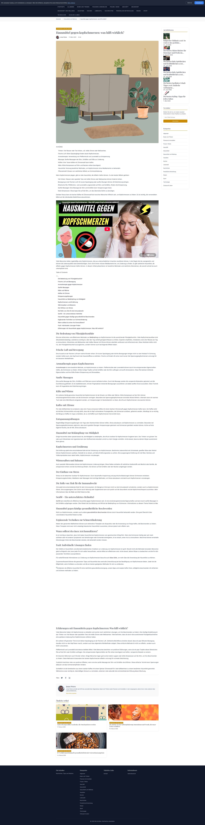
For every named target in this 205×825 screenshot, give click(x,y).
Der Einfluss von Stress (65, 308)
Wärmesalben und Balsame (67, 305)
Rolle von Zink (75, 492)
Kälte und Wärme (63, 290)
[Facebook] (65, 677)
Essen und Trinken (83, 7)
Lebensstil (98, 11)
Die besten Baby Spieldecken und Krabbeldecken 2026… (174, 62)
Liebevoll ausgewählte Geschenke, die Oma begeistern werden (76, 724)
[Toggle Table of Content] (57, 276)
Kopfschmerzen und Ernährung (68, 302)
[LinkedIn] (69, 677)
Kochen (89, 11)
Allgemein (70, 7)
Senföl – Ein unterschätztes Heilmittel (70, 314)
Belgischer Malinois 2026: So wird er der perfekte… (174, 41)
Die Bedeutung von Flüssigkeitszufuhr (70, 278)
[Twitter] (61, 677)
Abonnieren (175, 121)
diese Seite (113, 557)
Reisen (138, 11)
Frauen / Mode (114, 7)
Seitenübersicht (132, 773)
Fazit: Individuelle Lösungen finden (69, 325)
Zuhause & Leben (74, 15)
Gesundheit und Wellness (66, 11)
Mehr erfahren (71, 3)
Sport (146, 11)
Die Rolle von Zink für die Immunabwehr (71, 311)
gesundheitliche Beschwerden (97, 512)
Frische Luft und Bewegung (67, 281)
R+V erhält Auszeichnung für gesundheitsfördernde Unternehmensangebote (80, 753)
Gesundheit (135, 7)
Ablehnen (189, 2)
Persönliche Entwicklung (125, 11)
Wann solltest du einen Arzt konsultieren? (71, 322)
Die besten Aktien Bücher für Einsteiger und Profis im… (174, 51)
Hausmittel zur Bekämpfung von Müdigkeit (71, 299)
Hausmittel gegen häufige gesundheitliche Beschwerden (76, 317)
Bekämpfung (94, 337)
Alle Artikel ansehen (71, 693)
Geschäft (125, 7)
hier (88, 492)
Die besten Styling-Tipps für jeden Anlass (174, 97)
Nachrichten (109, 11)
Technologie (61, 15)
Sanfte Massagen (63, 287)
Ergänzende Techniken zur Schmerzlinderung (72, 319)
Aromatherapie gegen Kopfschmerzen (70, 284)
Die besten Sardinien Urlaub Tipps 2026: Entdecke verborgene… (174, 85)
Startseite (61, 7)
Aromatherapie (61, 367)
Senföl (58, 501)
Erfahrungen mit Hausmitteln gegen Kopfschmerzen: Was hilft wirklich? (81, 328)
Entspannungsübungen (65, 296)
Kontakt (106, 773)
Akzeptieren (199, 2)
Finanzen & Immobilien (99, 7)
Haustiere (81, 11)
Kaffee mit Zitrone (64, 293)
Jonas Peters (63, 37)
